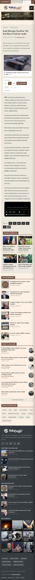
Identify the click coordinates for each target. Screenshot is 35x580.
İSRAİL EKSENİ (6, 564)
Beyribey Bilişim (16, 574)
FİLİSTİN (4, 410)
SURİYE (4, 417)
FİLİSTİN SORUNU (6, 420)
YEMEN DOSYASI (18, 561)
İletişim (23, 577)
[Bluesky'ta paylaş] (19, 223)
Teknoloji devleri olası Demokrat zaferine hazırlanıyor (16, 2)
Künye (17, 577)
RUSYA (4, 413)
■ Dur (6, 87)
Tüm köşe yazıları (17, 399)
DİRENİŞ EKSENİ (14, 27)
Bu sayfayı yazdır (20, 37)
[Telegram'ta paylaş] (5, 227)
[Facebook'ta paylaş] (10, 223)
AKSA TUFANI (14, 558)
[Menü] (31, 8)
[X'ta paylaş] (23, 223)
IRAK (10, 410)
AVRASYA (21, 417)
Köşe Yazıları (11, 577)
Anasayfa (5, 27)
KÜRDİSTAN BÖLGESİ (13, 413)
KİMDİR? (23, 413)
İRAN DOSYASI (6, 561)
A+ (14, 83)
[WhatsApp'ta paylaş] (15, 223)
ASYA (31, 410)
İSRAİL (15, 410)
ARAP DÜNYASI (23, 410)
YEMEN (28, 417)
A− (5, 83)
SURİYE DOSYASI (18, 564)
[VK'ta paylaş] (27, 223)
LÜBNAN (30, 413)
